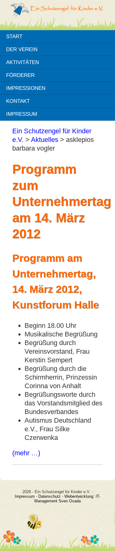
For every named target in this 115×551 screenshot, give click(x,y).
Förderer (20, 75)
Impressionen (25, 88)
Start (14, 36)
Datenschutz (49, 496)
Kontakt (18, 101)
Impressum (21, 114)
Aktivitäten (22, 62)
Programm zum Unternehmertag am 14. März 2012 (61, 201)
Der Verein (21, 49)
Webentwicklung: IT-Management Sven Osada (67, 498)
